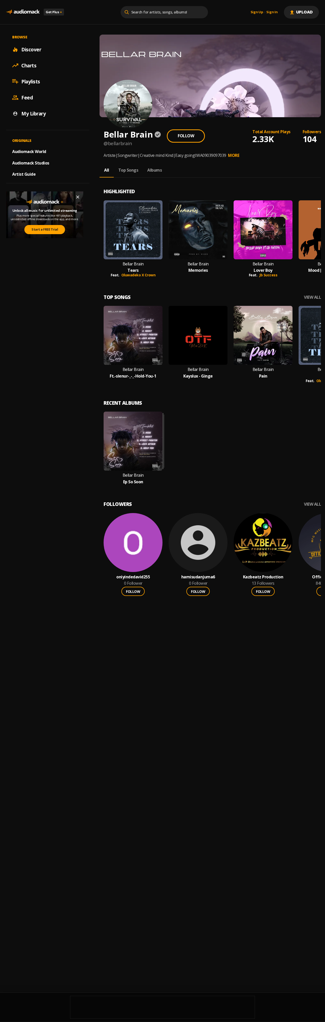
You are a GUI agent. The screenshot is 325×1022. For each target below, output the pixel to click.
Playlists (30, 81)
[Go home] (23, 12)
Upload (304, 12)
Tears (133, 270)
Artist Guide (24, 174)
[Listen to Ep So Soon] (133, 441)
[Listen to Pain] (263, 335)
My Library (33, 113)
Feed (27, 97)
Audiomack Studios (30, 163)
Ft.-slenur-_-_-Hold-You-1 (133, 376)
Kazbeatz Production (263, 577)
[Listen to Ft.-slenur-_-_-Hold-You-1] (133, 335)
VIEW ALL (312, 297)
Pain (263, 376)
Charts (28, 65)
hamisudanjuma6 (198, 577)
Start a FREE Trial (44, 229)
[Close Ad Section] (77, 197)
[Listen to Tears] (133, 229)
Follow (186, 136)
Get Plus (54, 12)
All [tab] (106, 170)
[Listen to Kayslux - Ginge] (198, 335)
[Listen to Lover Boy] (263, 229)
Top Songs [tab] (128, 170)
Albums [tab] (154, 170)
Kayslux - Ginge (198, 376)
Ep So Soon (133, 482)
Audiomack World (29, 151)
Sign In (272, 12)
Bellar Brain (133, 264)
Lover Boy (263, 270)
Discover (31, 49)
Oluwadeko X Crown (138, 275)
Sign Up (257, 12)
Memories (198, 270)
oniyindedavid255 (133, 577)
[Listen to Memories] (198, 229)
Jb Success (268, 275)
